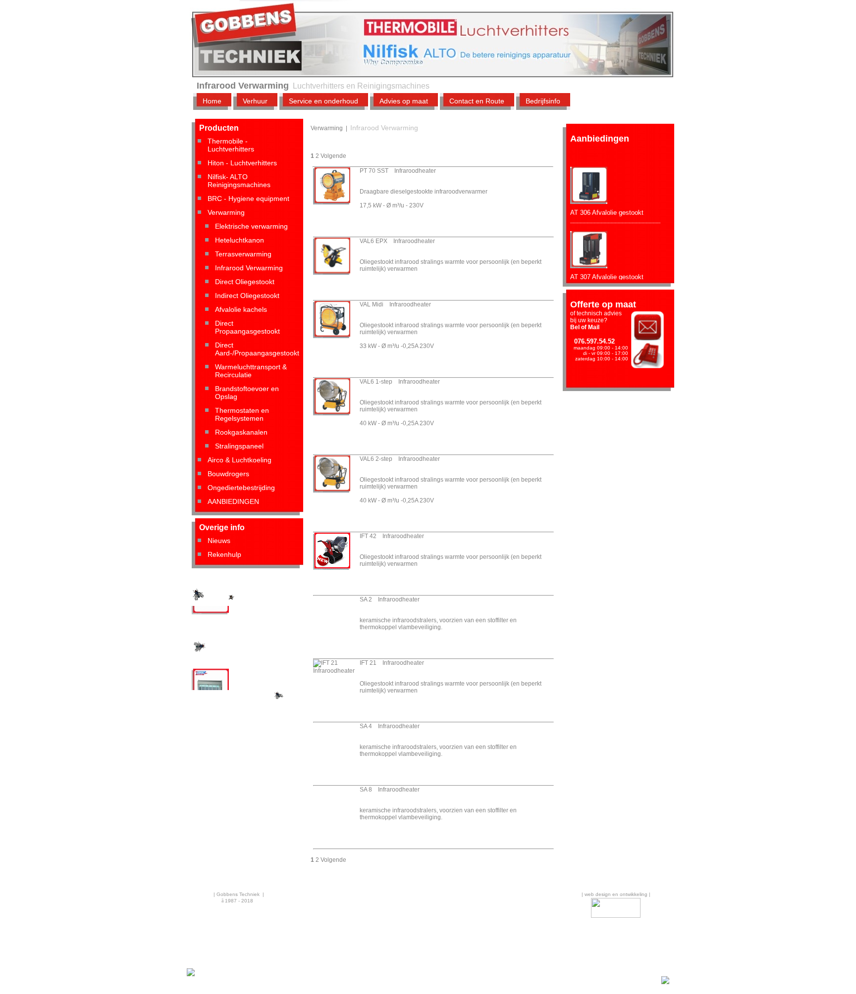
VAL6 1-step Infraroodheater (400, 381)
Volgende (333, 155)
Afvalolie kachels (241, 309)
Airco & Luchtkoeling (239, 460)
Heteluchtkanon (239, 240)
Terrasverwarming (243, 254)
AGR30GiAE (210, 620)
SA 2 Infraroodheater (390, 599)
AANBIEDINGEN (233, 501)
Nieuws (219, 541)
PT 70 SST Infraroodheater (398, 170)
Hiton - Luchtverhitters (242, 163)
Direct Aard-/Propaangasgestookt (257, 349)
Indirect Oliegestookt (247, 295)
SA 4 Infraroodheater (390, 726)
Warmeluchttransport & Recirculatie (251, 371)
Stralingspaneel (239, 446)
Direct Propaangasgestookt (247, 327)
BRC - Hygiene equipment (248, 198)
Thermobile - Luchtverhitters (231, 145)
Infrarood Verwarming (249, 268)
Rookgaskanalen (241, 432)
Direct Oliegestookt (244, 282)
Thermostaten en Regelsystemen (242, 414)
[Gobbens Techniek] (191, 974)
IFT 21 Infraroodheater (392, 662)
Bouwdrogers (228, 474)
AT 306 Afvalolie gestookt (606, 202)
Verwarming (226, 212)
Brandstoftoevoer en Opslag (247, 392)
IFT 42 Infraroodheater (392, 536)
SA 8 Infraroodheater (390, 789)
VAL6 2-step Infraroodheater (400, 458)
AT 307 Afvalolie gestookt (606, 266)
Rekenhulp (224, 554)
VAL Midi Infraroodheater (395, 304)
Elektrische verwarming (251, 226)
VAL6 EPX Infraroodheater (397, 241)
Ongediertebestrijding (241, 488)
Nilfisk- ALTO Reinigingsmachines (239, 181)
